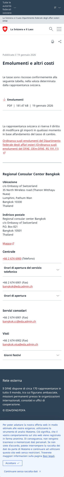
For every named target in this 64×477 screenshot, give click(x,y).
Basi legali (48, 456)
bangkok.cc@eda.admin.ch (19, 321)
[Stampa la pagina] (52, 41)
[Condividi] (59, 41)
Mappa (7, 243)
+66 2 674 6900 (12, 258)
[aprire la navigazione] (59, 29)
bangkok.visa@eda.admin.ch (20, 344)
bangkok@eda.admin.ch (18, 286)
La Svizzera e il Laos (21, 29)
